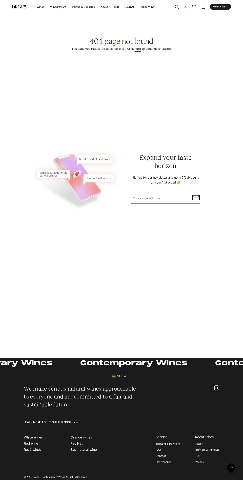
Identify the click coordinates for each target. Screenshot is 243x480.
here (138, 48)
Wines (40, 6)
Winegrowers (58, 6)
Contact (161, 456)
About (104, 6)
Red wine (31, 443)
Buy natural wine (84, 449)
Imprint (199, 443)
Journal (129, 6)
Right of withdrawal (207, 449)
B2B (116, 6)
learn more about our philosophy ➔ (51, 422)
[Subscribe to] (195, 198)
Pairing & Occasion (83, 6)
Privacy (199, 462)
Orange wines (81, 437)
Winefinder (220, 6)
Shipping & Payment (168, 443)
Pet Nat (77, 443)
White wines (33, 437)
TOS (197, 456)
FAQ (158, 449)
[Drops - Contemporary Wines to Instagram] (216, 387)
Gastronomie (163, 462)
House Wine (147, 6)
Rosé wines (32, 449)
